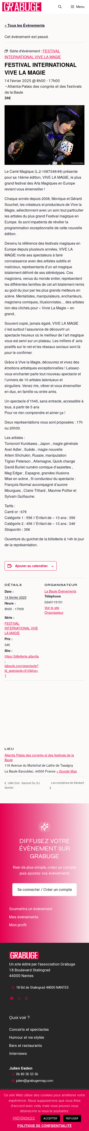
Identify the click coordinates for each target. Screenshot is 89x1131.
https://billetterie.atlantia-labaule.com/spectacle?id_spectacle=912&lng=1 (22, 666)
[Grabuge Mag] (21, 7)
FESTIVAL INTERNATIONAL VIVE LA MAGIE (21, 628)
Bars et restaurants (25, 1045)
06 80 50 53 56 (27, 1074)
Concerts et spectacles (29, 1029)
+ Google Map (66, 771)
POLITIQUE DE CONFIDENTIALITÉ (44, 1126)
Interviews (18, 1053)
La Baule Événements (60, 591)
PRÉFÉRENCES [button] (24, 1118)
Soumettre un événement (30, 909)
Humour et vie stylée (26, 1037)
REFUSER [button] (72, 1118)
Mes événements (23, 917)
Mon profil (17, 925)
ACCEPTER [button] (50, 1118)
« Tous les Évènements (25, 25)
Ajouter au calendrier (31, 565)
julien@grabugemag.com (34, 1081)
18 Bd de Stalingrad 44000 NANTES (42, 987)
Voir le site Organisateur (53, 610)
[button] (60, 7)
